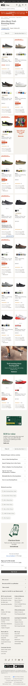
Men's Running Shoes (5, 18)
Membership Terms (7, 684)
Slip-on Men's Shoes (8, 509)
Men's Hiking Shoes (8, 500)
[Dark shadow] (4, 54)
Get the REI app (14, 546)
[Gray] (19, 54)
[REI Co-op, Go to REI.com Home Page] (3, 5)
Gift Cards (3, 614)
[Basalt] (6, 54)
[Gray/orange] (2, 293)
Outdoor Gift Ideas (5, 612)
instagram (6, 660)
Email (2, 565)
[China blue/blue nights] (19, 254)
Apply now (6, 443)
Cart (22, 5)
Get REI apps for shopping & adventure (14, 663)
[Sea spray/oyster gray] (20, 293)
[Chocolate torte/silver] (10, 54)
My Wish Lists (4, 602)
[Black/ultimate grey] (6, 325)
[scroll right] (12, 54)
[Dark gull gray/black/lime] (23, 54)
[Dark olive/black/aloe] (17, 171)
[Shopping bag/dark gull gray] (17, 254)
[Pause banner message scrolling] (26, 12)
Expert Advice (18, 620)
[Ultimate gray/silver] (9, 93)
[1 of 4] (6, 52)
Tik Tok (9, 660)
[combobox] (14, 8)
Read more (14, 371)
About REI (17, 633)
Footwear (6, 17)
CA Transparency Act (18, 682)
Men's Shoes (19, 17)
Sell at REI (3, 637)
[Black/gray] (4, 293)
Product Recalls (8, 682)
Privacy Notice (8, 678)
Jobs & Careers (4, 633)
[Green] (21, 54)
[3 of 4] (7, 52)
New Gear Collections (6, 623)
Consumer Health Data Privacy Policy (14, 680)
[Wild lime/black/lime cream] (21, 171)
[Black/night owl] (8, 132)
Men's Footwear (12, 17)
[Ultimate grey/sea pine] (18, 211)
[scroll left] (2, 54)
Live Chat (3, 653)
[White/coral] (20, 325)
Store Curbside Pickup (20, 604)
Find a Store (4, 651)
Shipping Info (18, 606)
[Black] (8, 54)
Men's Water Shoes (8, 504)
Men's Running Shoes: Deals (10, 491)
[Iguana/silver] (9, 325)
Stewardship (18, 643)
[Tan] (17, 54)
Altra (2, 17)
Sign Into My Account (6, 598)
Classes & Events (19, 622)
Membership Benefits (6, 604)
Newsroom (17, 639)
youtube (19, 660)
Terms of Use (7, 676)
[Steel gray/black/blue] (6, 171)
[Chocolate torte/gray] (2, 93)
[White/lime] (11, 93)
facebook (12, 660)
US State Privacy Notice (18, 678)
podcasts (22, 660)
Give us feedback (10, 555)
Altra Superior (7, 518)
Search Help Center (6, 649)
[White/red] (16, 325)
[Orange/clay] (19, 93)
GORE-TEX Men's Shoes (9, 513)
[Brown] (10, 132)
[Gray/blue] (23, 93)
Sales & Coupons (19, 612)
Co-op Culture (4, 635)
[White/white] (17, 93)
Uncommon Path (19, 624)
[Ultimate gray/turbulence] (4, 254)
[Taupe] (6, 93)
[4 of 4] (8, 52)
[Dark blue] (9, 293)
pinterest (16, 660)
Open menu (25, 5)
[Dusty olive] (2, 171)
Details (19, 562)
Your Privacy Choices (19, 676)
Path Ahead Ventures (20, 626)
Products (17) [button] (5, 28)
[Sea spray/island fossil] (6, 254)
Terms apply (6, 440)
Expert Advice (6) (15, 28)
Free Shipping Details (20, 614)
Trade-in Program (5, 627)
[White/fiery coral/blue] (18, 325)
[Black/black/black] (16, 211)
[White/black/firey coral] (18, 390)
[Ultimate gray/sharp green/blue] (18, 293)
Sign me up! (14, 571)
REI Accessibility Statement (19, 684)
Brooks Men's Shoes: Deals (10, 495)
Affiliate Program (5, 639)
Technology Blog (19, 641)
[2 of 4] (20, 52)
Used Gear (3, 625)
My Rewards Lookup (6, 600)
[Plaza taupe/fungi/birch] (23, 171)
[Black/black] (4, 93)
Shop (7, 5)
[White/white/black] (19, 171)
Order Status (18, 598)
